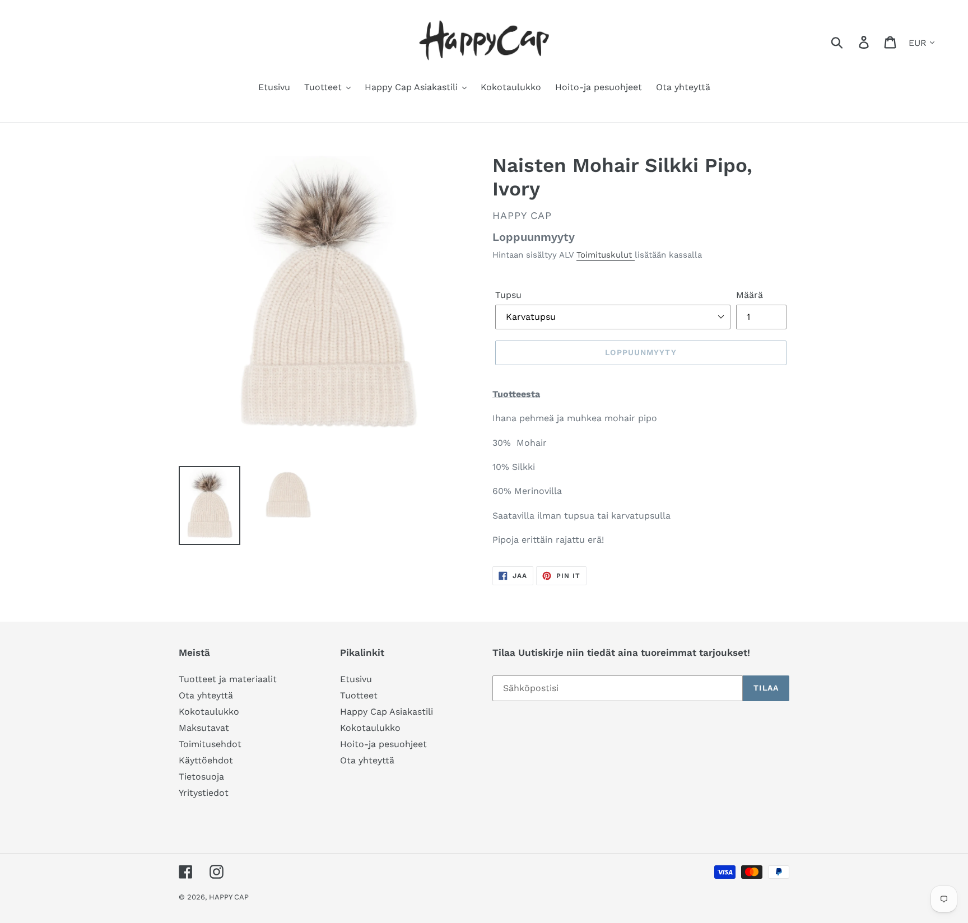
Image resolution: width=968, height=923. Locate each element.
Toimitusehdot (210, 744)
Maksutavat (204, 727)
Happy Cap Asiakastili (386, 711)
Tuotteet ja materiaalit (228, 679)
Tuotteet (359, 695)
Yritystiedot (204, 792)
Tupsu (508, 295)
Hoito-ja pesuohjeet (383, 744)
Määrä (749, 295)
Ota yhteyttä (206, 695)
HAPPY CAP (229, 897)
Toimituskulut (605, 255)
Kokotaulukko (209, 711)
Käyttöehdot (206, 760)
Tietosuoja (201, 776)
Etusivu (356, 679)
